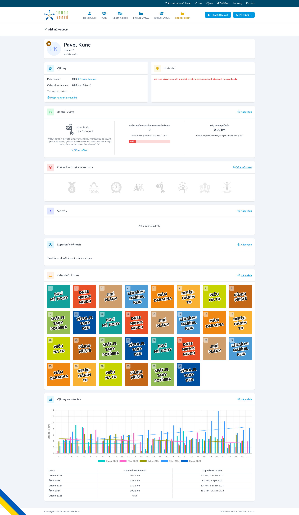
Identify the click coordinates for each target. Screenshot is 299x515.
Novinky (237, 3)
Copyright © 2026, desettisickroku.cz (62, 511)
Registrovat (220, 15)
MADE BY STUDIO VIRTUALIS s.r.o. (238, 511)
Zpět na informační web (178, 3)
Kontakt (250, 3)
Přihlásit (245, 15)
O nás (198, 3)
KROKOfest (223, 3)
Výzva (209, 3)
